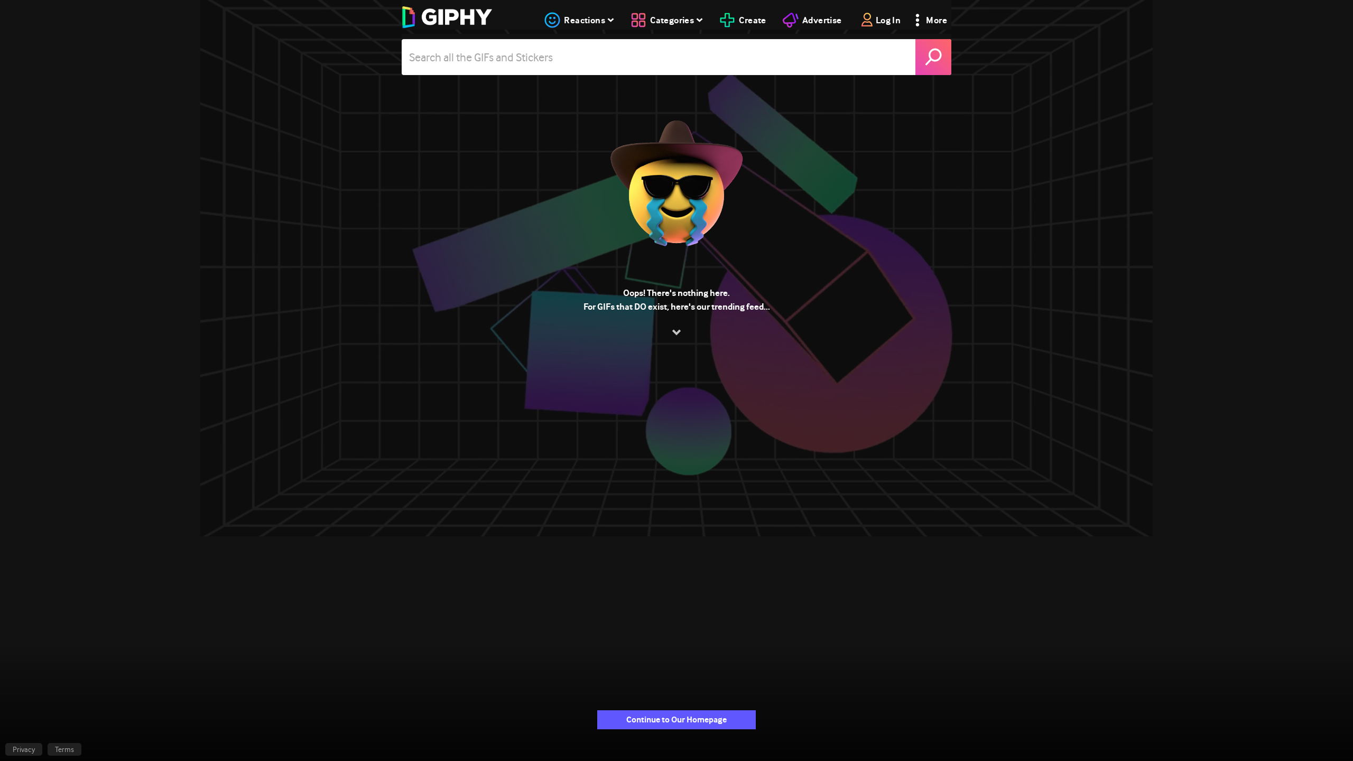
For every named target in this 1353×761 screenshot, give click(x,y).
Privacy (24, 749)
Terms (64, 749)
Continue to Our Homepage (676, 719)
